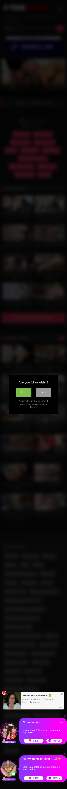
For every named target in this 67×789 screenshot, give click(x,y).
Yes (23, 392)
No (43, 392)
